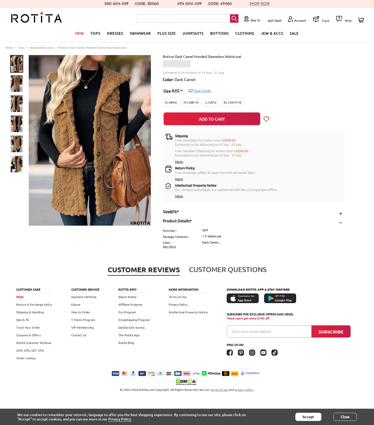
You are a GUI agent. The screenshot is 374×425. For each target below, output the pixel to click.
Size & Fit (22, 320)
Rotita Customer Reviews (33, 343)
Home (9, 47)
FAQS (19, 297)
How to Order (80, 312)
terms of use (219, 390)
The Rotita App (128, 335)
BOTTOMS (219, 33)
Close (345, 416)
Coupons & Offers (28, 335)
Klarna (75, 304)
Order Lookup (26, 358)
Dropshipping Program (134, 320)
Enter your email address (251, 331)
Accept (308, 416)
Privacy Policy (178, 304)
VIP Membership (82, 327)
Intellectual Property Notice (188, 312)
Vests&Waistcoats (41, 47)
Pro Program (127, 312)
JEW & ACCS (272, 33)
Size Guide (202, 90)
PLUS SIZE (166, 33)
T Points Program (83, 320)
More (179, 161)
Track (325, 21)
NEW (79, 33)
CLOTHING (244, 33)
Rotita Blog (126, 343)
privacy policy (244, 390)
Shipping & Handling (30, 312)
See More (169, 246)
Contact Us (78, 335)
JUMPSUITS (193, 33)
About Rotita (127, 297)
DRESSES (115, 33)
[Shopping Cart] (361, 20)
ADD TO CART (212, 118)
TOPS (95, 33)
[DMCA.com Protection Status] (187, 381)
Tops (21, 47)
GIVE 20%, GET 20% (30, 350)
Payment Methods (83, 297)
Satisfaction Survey (131, 327)
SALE (294, 33)
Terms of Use (178, 297)
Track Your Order (28, 327)
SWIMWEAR (140, 33)
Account (300, 20)
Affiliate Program (130, 304)
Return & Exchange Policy (34, 304)
